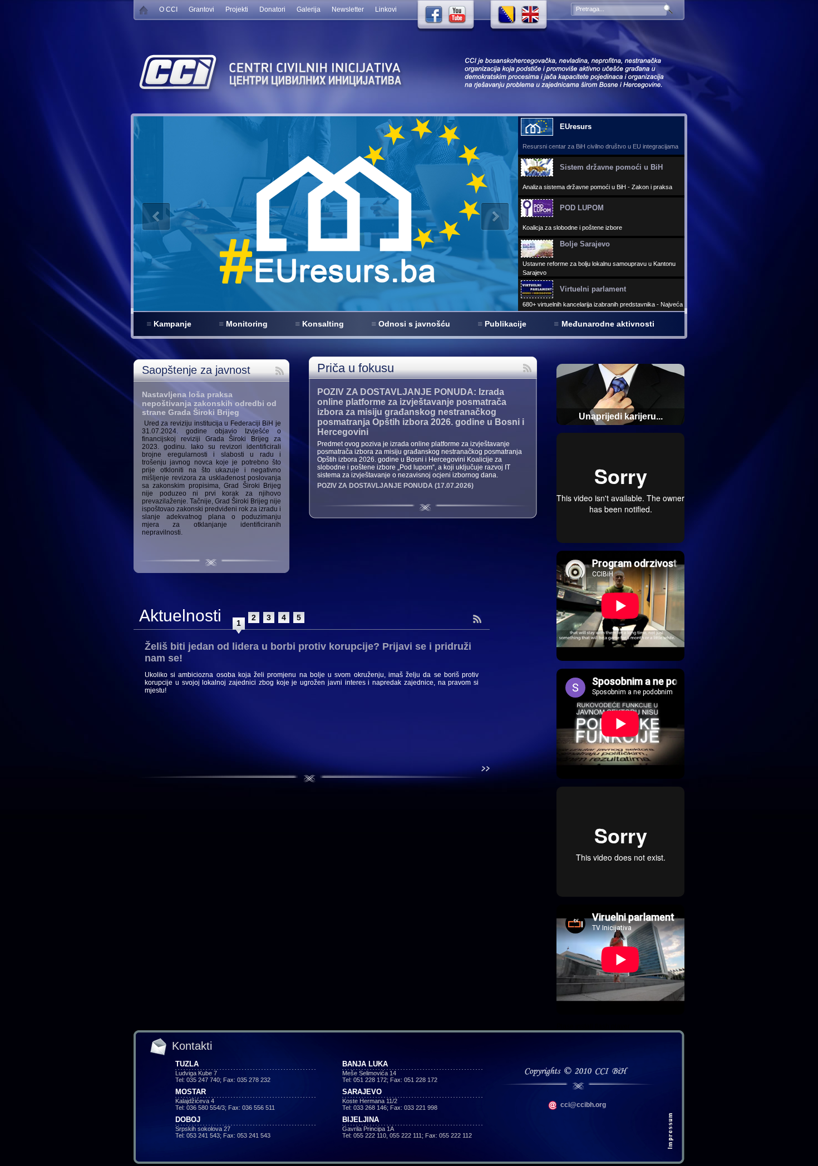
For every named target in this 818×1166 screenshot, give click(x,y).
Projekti (236, 9)
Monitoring (247, 323)
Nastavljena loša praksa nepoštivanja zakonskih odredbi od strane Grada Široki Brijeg (209, 403)
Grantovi (201, 9)
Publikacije (505, 323)
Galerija (309, 9)
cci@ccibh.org (582, 1105)
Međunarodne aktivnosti (607, 323)
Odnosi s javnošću (414, 323)
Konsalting (323, 323)
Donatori (272, 9)
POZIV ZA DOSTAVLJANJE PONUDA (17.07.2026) (395, 486)
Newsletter (348, 9)
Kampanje (172, 323)
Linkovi (386, 9)
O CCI (168, 9)
